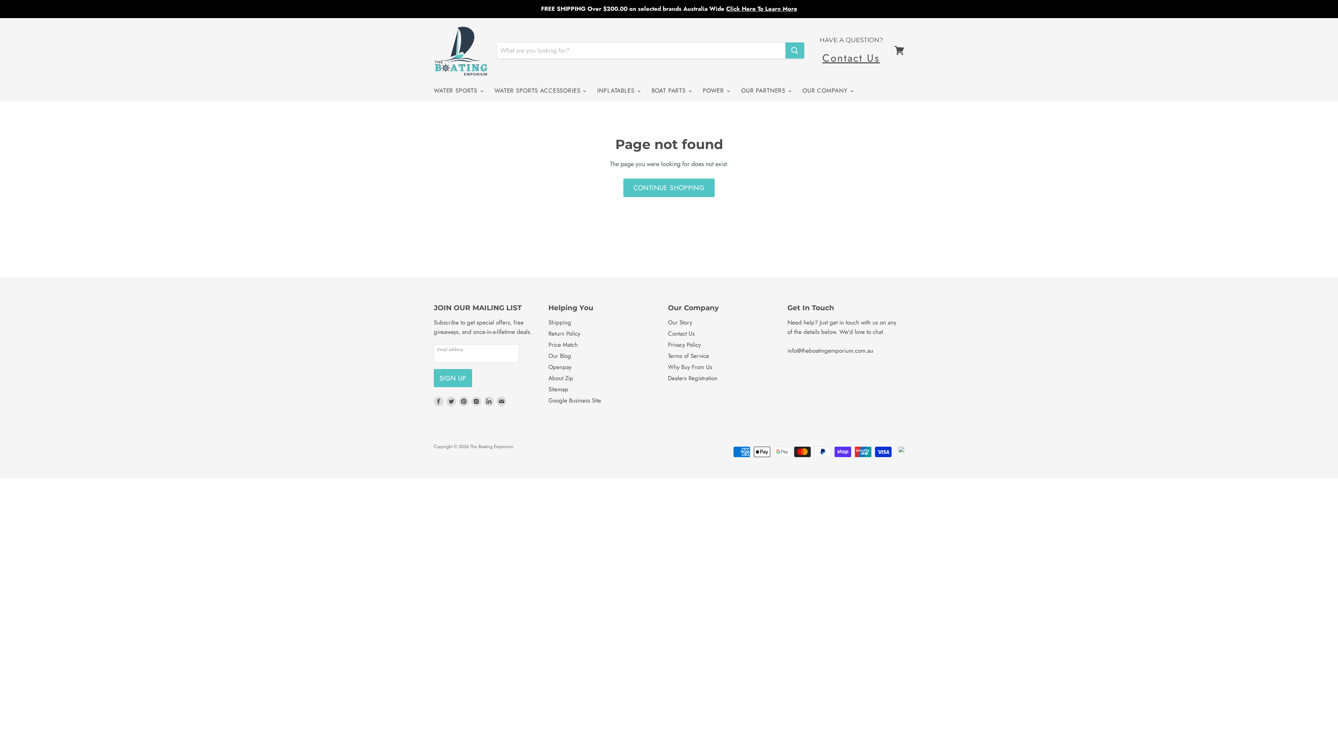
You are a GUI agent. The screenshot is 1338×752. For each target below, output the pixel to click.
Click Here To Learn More (761, 9)
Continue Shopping (669, 188)
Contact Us (851, 57)
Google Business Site (574, 400)
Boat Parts (670, 90)
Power (714, 90)
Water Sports (456, 90)
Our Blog (559, 356)
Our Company (825, 90)
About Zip (560, 378)
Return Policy (564, 333)
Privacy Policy (684, 344)
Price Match (563, 344)
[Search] (794, 50)
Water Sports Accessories (538, 90)
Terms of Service (688, 356)
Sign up (453, 378)
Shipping (559, 322)
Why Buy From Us (690, 367)
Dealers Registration (692, 378)
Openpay (559, 367)
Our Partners (764, 90)
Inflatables (616, 90)
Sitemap (558, 389)
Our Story (680, 322)
